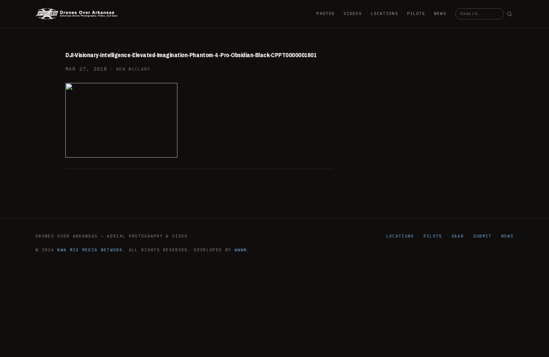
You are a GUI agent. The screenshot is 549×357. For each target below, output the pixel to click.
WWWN (241, 249)
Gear (458, 236)
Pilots (416, 13)
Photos (325, 13)
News (440, 13)
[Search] (509, 14)
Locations (384, 13)
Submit (482, 236)
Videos (353, 13)
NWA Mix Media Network (89, 249)
